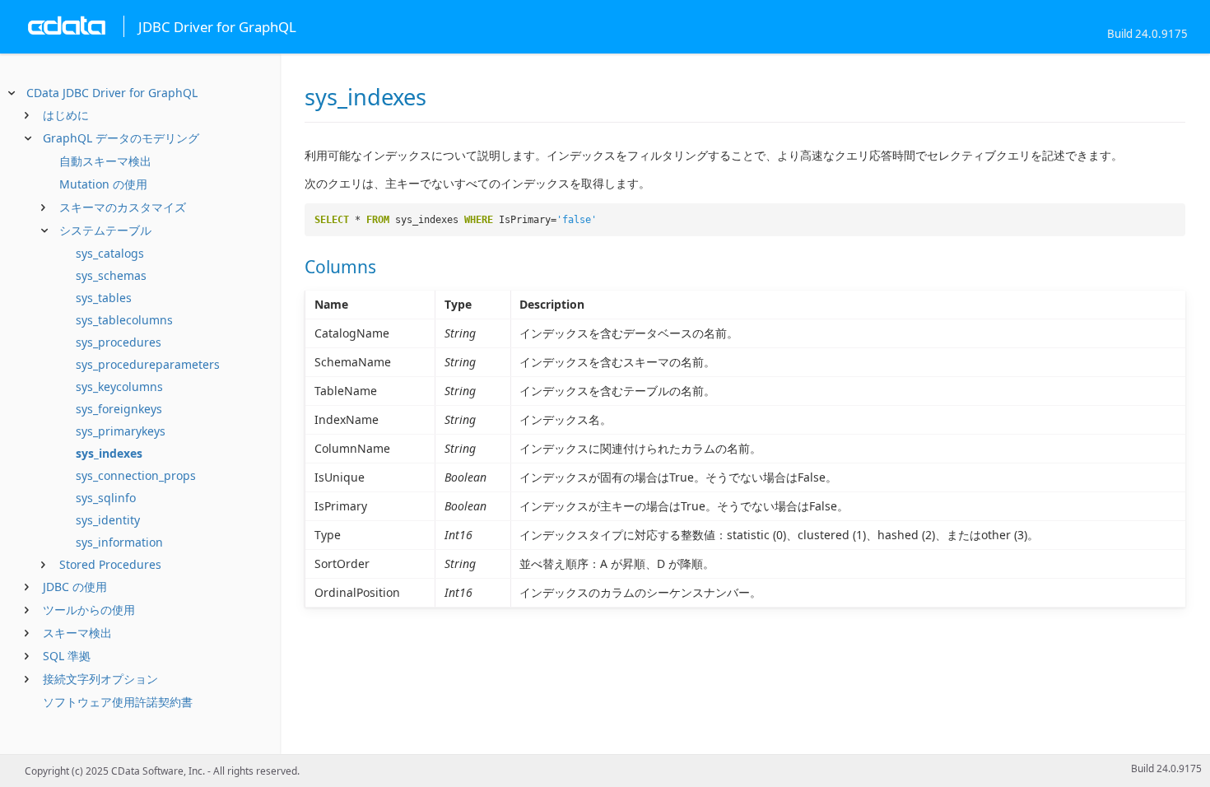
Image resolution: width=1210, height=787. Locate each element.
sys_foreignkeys (119, 409)
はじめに (66, 115)
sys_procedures (118, 342)
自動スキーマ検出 (105, 161)
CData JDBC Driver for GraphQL (112, 92)
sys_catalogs (110, 253)
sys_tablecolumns (124, 320)
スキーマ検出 (77, 632)
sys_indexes (109, 453)
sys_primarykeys (120, 431)
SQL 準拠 (67, 656)
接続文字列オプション (100, 679)
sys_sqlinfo (106, 497)
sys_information (119, 542)
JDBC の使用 (75, 586)
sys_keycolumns (119, 386)
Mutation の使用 (103, 184)
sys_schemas (111, 275)
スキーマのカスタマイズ (122, 207)
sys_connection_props (136, 475)
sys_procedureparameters (148, 364)
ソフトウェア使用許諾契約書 (118, 702)
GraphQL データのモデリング (121, 138)
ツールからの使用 (89, 609)
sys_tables (104, 297)
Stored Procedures (110, 564)
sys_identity (108, 520)
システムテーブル (105, 230)
